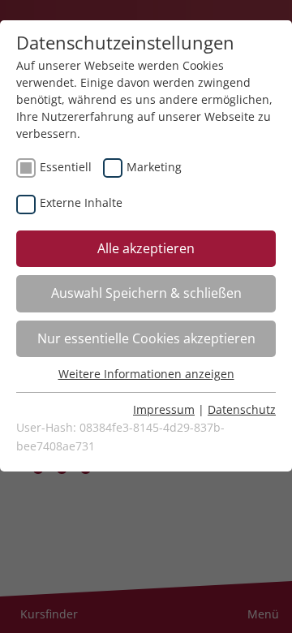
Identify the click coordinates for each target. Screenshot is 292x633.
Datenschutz (242, 409)
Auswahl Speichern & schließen (146, 293)
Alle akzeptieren (146, 248)
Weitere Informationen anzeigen (146, 373)
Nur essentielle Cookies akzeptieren (146, 338)
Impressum (164, 409)
